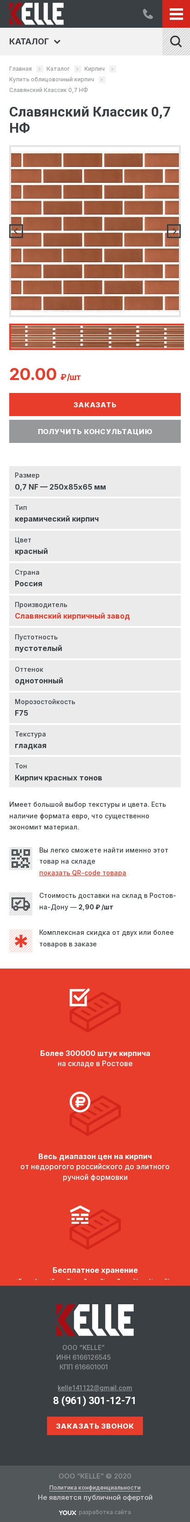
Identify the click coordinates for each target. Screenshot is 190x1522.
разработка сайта (105, 1512)
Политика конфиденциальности (95, 1488)
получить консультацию (95, 431)
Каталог (58, 68)
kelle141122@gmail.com (95, 1388)
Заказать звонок (95, 1426)
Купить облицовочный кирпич (51, 79)
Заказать (95, 404)
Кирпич (94, 68)
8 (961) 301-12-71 (148, 14)
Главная (20, 68)
